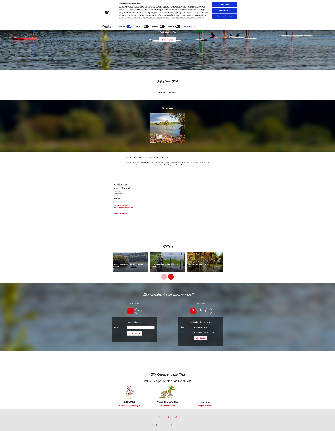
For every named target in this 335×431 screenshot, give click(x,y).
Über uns (154, 425)
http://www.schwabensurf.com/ (126, 207)
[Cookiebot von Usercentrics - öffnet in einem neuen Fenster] (107, 26)
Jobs (158, 425)
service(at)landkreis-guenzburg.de (129, 406)
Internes (162, 425)
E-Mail (182, 332)
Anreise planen (121, 213)
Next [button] (171, 277)
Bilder (182, 327)
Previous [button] (164, 277)
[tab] (130, 311)
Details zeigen (188, 26)
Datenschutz (175, 425)
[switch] (146, 26)
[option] (167, 129)
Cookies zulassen (224, 4)
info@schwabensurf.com (123, 205)
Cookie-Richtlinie (128, 18)
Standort (181, 425)
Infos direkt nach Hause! (167, 406)
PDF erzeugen (200, 338)
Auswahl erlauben (224, 10)
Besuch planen (167, 40)
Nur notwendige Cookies (224, 16)
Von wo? (116, 327)
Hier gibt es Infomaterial (205, 406)
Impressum (168, 425)
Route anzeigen (134, 333)
